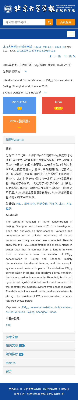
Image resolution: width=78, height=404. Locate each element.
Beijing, (31, 311)
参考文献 (12, 337)
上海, (69, 203)
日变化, (54, 203)
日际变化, (43, 203)
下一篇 (68, 56)
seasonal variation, (43, 307)
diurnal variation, (16, 311)
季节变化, (30, 203)
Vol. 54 (47, 46)
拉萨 (8, 208)
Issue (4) (60, 46)
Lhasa (52, 311)
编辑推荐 (14, 354)
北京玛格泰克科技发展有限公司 (45, 393)
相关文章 (14, 345)
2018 (38, 46)
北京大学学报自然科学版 (17, 46)
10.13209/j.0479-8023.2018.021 (35, 50)
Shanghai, (42, 311)
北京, (62, 203)
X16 (8, 324)
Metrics (11, 362)
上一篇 (56, 56)
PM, (20, 203)
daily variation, (63, 307)
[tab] (39, 139)
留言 (9, 371)
